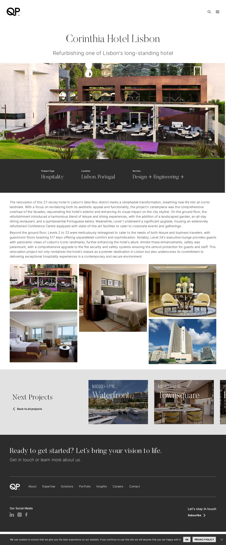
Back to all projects (29, 409)
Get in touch (22, 459)
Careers (118, 486)
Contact (134, 486)
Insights (101, 486)
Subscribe (194, 515)
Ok (187, 539)
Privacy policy (204, 539)
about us (71, 459)
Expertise (48, 486)
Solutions (67, 486)
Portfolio (85, 486)
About (32, 486)
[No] (221, 539)
